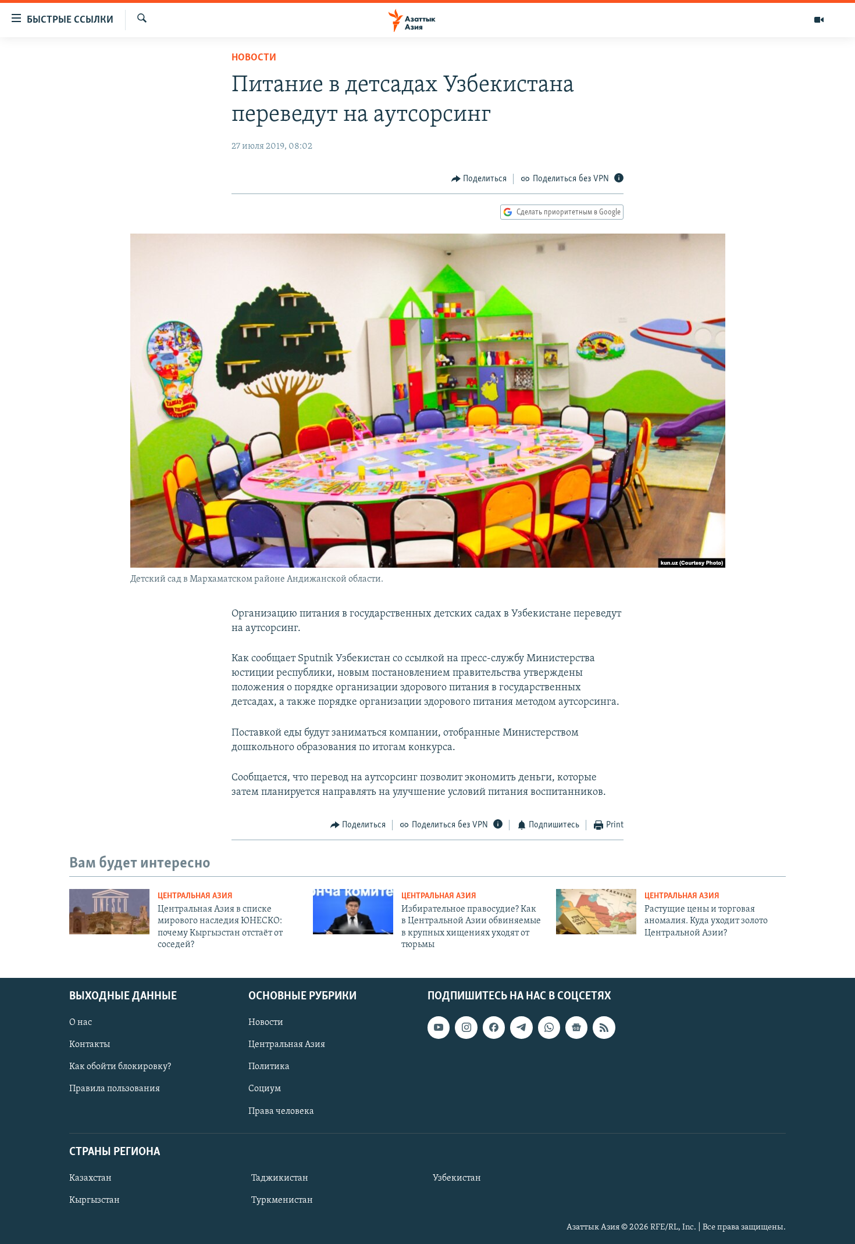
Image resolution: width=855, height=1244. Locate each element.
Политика (269, 1066)
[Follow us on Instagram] (466, 1027)
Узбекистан (457, 1177)
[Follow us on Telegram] (521, 1027)
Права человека (281, 1111)
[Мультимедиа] (818, 20)
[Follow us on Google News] (576, 1027)
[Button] (479, 179)
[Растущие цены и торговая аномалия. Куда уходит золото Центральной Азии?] (596, 911)
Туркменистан (282, 1200)
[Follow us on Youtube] (439, 1027)
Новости (253, 58)
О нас (80, 1022)
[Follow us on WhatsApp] (549, 1027)
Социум (264, 1089)
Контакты (89, 1044)
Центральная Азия (195, 896)
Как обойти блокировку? (120, 1066)
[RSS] (604, 1027)
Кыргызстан (94, 1200)
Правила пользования (114, 1089)
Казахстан (90, 1177)
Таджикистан (279, 1177)
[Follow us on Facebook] (494, 1027)
